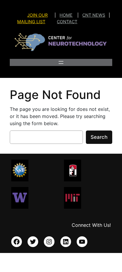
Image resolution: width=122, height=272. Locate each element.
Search (99, 137)
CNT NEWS (93, 15)
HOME (66, 15)
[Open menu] (61, 62)
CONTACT (67, 21)
